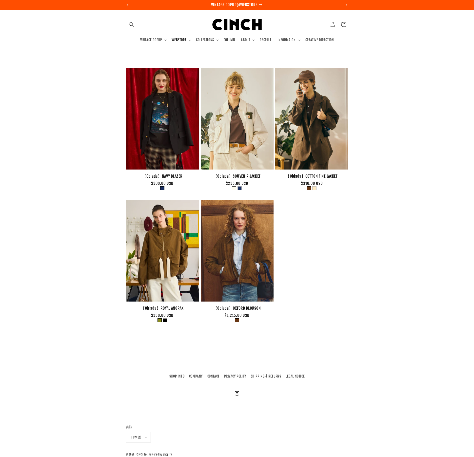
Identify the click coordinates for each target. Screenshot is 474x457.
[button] (131, 24)
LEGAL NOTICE (295, 376)
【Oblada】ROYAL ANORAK (162, 308)
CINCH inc (142, 454)
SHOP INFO (176, 376)
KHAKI (160, 320)
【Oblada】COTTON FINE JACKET (312, 176)
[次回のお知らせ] (346, 5)
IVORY (234, 188)
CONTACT (213, 376)
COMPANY (196, 376)
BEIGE (314, 188)
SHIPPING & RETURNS (266, 376)
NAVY (162, 188)
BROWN (309, 188)
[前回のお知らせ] (127, 5)
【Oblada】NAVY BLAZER (162, 176)
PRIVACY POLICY (235, 376)
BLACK (165, 320)
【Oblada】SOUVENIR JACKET (237, 176)
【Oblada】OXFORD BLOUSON (237, 308)
